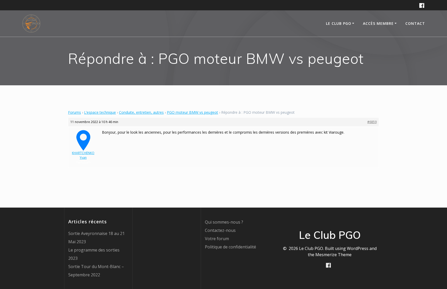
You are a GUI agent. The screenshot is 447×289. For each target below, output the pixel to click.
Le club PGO (338, 23)
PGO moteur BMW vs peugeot (192, 112)
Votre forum (217, 238)
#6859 (372, 122)
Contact (415, 23)
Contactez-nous (220, 230)
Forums (74, 112)
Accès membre (378, 23)
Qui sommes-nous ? (224, 222)
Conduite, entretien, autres (141, 112)
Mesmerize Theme (333, 254)
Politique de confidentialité (230, 247)
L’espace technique (100, 112)
